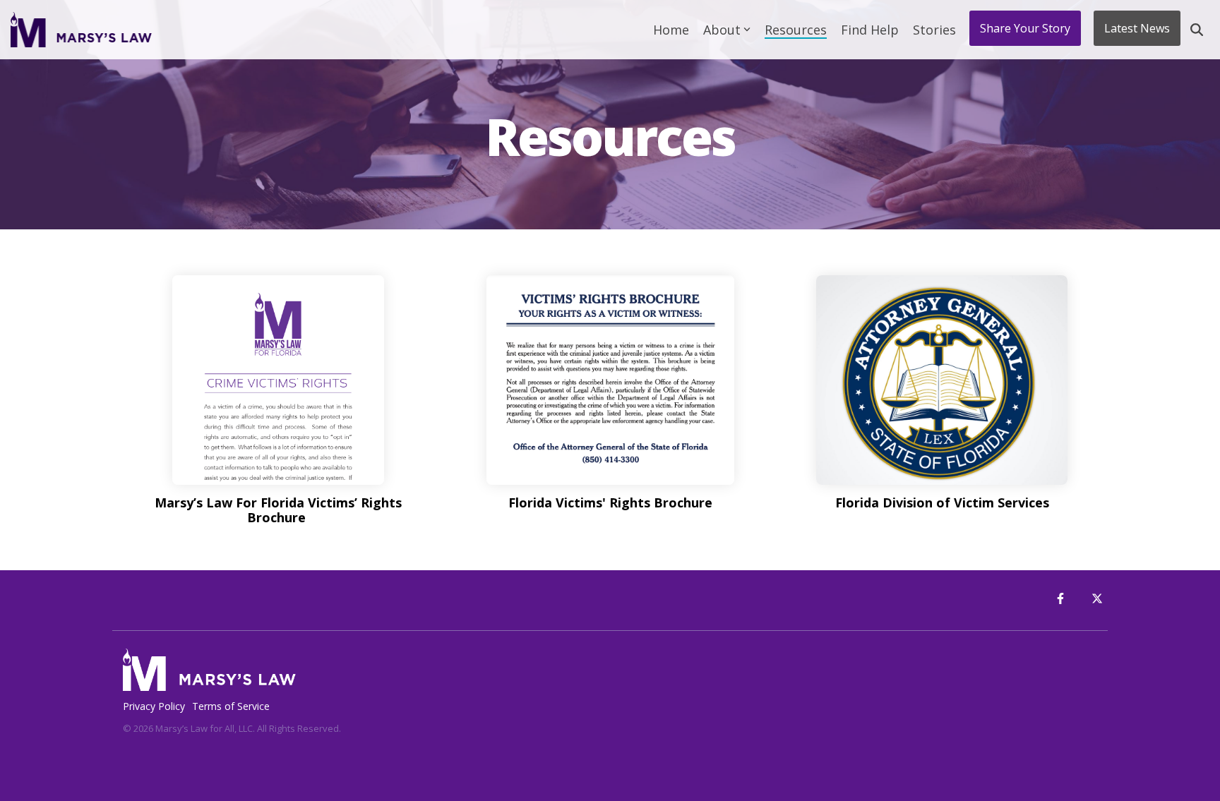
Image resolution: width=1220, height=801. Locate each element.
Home (671, 29)
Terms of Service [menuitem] (231, 706)
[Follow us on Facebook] (1060, 598)
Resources (796, 29)
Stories (934, 29)
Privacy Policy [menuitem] (154, 706)
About (722, 29)
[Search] (1197, 29)
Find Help (870, 29)
